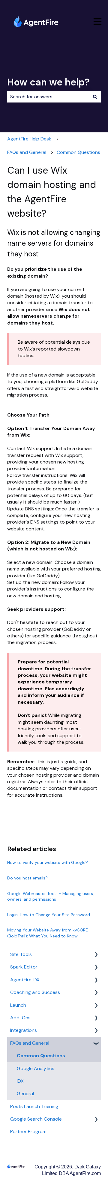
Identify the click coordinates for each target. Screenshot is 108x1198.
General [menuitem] (25, 1093)
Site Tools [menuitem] (21, 954)
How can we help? (48, 82)
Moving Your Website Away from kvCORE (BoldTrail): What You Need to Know (47, 933)
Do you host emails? (27, 878)
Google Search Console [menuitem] (36, 1119)
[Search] (95, 96)
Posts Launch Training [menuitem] (34, 1106)
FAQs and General (26, 152)
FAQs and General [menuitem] (29, 1043)
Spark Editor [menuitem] (24, 967)
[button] (96, 955)
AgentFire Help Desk (29, 139)
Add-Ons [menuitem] (20, 1018)
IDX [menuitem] (20, 1081)
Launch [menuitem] (18, 1005)
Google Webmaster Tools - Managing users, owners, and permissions (50, 896)
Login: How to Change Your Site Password (48, 914)
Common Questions (78, 152)
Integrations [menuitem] (23, 1030)
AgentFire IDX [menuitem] (25, 980)
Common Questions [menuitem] (41, 1055)
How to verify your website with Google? (47, 862)
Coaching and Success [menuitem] (35, 992)
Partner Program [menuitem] (28, 1131)
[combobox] (48, 96)
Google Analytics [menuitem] (35, 1068)
